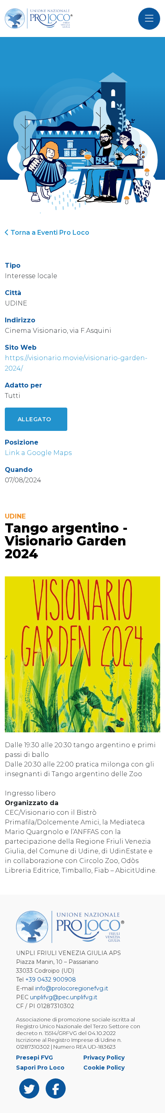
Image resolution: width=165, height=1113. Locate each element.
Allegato (34, 419)
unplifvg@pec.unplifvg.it (63, 997)
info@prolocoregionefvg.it (71, 988)
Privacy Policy (104, 1057)
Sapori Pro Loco (40, 1067)
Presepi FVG (34, 1057)
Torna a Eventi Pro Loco (49, 232)
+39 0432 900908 (50, 979)
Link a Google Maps (38, 453)
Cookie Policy (104, 1067)
